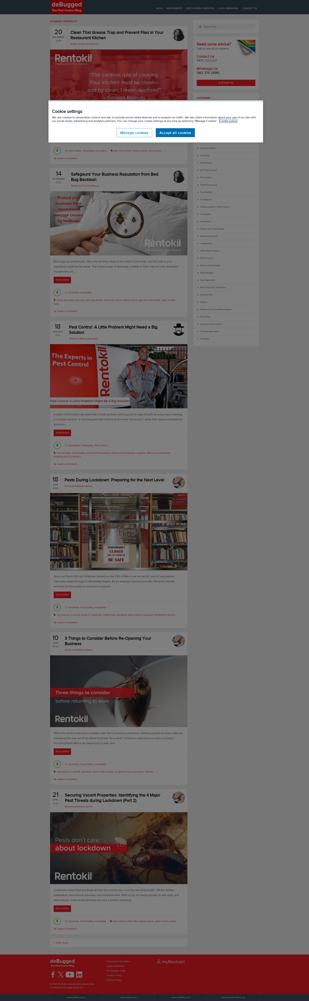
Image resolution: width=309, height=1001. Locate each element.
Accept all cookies (175, 133)
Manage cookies (134, 133)
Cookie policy (228, 120)
